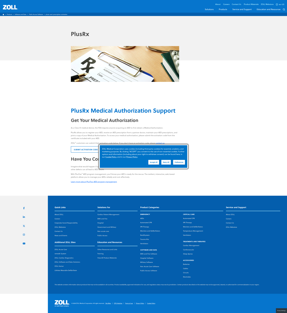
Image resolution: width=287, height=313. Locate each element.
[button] (280, 5)
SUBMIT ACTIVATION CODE (86, 149)
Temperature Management (193, 231)
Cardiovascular (188, 250)
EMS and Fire (102, 219)
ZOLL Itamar (59, 266)
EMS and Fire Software (148, 254)
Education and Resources (268, 9)
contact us (160, 143)
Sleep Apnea (188, 254)
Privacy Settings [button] (281, 310)
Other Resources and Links (107, 249)
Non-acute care (103, 231)
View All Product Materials (107, 258)
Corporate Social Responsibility (66, 223)
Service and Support (242, 9)
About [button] (218, 4)
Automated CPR (146, 222)
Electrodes (187, 277)
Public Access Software (36, 14)
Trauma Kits (144, 239)
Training (100, 254)
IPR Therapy (144, 227)
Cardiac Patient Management (108, 214)
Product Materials (251, 4)
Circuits (186, 273)
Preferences (179, 162)
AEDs (142, 218)
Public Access (102, 235)
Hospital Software (146, 258)
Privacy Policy (140, 303)
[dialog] (143, 156)
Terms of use (129, 303)
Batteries (186, 264)
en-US (281, 4)
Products (223, 9)
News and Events (61, 235)
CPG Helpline (118, 303)
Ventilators (144, 243)
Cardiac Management (191, 245)
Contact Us (59, 231)
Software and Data (20, 14)
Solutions (209, 9)
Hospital (100, 223)
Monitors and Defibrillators (150, 231)
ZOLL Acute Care (61, 249)
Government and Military (106, 227)
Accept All (154, 162)
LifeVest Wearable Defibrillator (66, 270)
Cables (185, 268)
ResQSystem (145, 235)
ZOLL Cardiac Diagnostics (64, 258)
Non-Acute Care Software (149, 266)
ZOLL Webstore (267, 4)
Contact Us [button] (237, 4)
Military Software (146, 262)
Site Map (108, 303)
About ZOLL (59, 214)
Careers (226, 4)
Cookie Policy (151, 303)
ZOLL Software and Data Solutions (67, 262)
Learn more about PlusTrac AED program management (94, 181)
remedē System (60, 254)
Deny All (166, 162)
